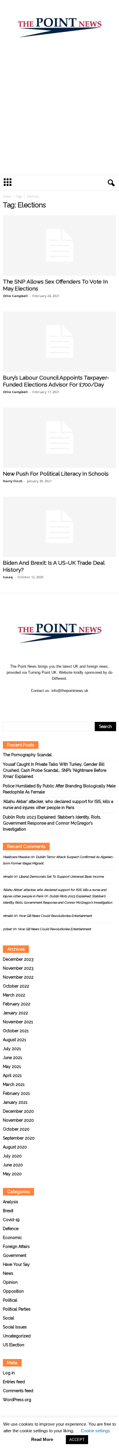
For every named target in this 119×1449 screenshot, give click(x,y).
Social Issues (15, 1327)
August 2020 (15, 1147)
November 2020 (18, 1120)
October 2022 (16, 986)
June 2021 (12, 1057)
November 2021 (18, 1022)
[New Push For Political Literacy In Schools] (59, 438)
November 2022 (18, 977)
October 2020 (16, 1129)
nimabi (7, 877)
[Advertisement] (59, 112)
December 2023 (18, 959)
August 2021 (14, 1039)
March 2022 (14, 995)
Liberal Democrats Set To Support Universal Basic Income (61, 877)
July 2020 (12, 1156)
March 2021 (14, 1084)
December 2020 (18, 1111)
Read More (42, 1439)
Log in (9, 1373)
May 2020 (12, 1174)
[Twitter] (66, 702)
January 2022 (15, 1013)
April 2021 (12, 1075)
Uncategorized (17, 1336)
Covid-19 (11, 1219)
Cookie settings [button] (95, 1430)
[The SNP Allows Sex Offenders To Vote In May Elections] (59, 245)
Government (14, 1255)
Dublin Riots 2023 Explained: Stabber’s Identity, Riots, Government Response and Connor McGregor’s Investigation (52, 823)
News (8, 1273)
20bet (7, 929)
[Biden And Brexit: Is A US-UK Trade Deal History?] (59, 527)
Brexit (8, 1210)
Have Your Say (16, 1264)
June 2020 (13, 1165)
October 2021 (16, 1030)
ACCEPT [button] (77, 1439)
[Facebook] (53, 702)
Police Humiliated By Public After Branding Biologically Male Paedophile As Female (59, 789)
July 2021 (12, 1048)
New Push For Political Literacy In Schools (56, 473)
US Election (13, 1345)
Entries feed (14, 1381)
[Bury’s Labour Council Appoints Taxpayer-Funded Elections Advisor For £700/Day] (59, 341)
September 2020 (19, 1138)
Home (7, 196)
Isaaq (8, 577)
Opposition (13, 1291)
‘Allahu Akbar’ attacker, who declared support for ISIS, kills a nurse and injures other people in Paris (58, 804)
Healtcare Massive (16, 857)
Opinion (10, 1282)
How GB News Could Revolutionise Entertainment (55, 916)
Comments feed (18, 1390)
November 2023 (18, 968)
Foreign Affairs (16, 1246)
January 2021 (15, 1102)
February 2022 (16, 1004)
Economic (12, 1237)
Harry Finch (13, 481)
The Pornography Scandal (27, 754)
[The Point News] (59, 25)
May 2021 (12, 1066)
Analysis (10, 1202)
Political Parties (17, 1309)
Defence (10, 1228)
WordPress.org (17, 1399)
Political (10, 1300)
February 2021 (16, 1093)
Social (8, 1318)
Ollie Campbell (15, 296)
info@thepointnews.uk (69, 690)
